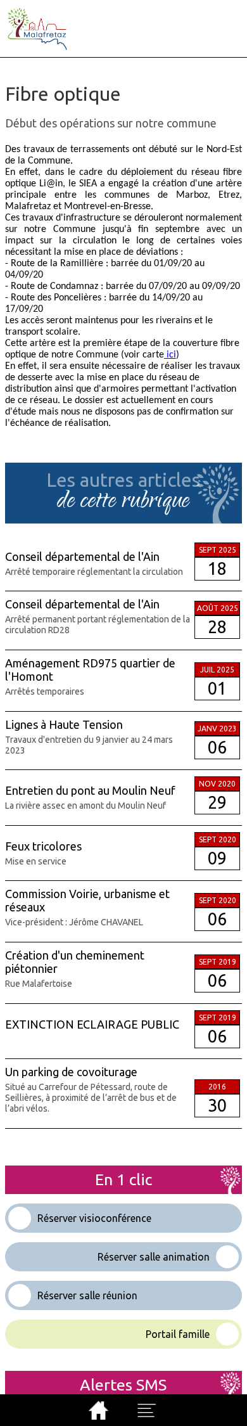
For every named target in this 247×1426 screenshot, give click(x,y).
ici (170, 355)
